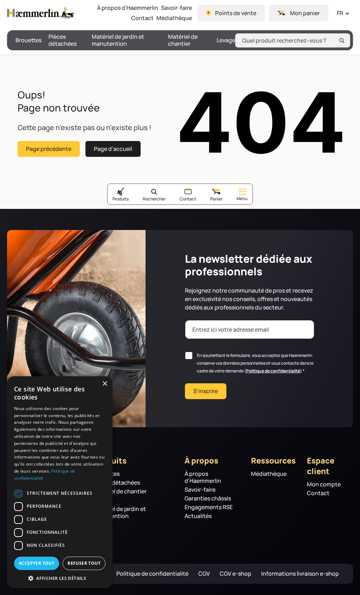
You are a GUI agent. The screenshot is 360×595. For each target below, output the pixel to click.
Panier (216, 198)
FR (340, 13)
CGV (204, 573)
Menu (242, 198)
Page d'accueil (113, 149)
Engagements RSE (209, 507)
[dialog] (59, 482)
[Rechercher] (342, 40)
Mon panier (305, 13)
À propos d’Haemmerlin (127, 8)
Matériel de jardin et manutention (118, 40)
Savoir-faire (176, 8)
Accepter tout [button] (36, 563)
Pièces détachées (63, 40)
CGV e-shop (235, 573)
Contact (142, 18)
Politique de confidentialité (273, 371)
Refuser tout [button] (84, 563)
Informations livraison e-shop (300, 573)
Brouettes (28, 40)
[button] (59, 578)
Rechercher (154, 198)
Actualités (198, 516)
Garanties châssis (208, 498)
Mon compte (324, 484)
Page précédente (48, 149)
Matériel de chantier (183, 40)
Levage (226, 40)
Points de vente (235, 13)
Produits (120, 198)
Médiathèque (174, 18)
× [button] (104, 383)
